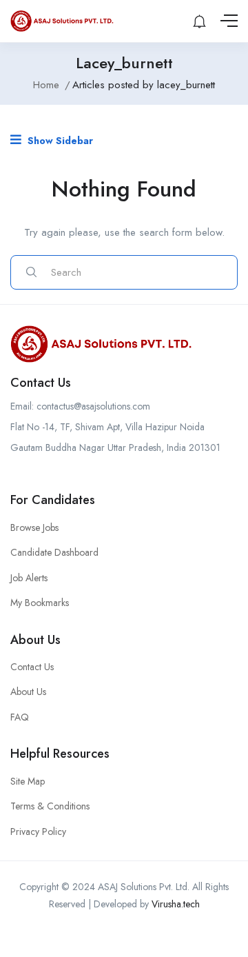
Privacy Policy (38, 831)
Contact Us (32, 667)
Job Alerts (29, 578)
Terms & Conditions (50, 806)
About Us (28, 691)
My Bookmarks (39, 603)
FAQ (19, 717)
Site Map (27, 781)
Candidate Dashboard (54, 552)
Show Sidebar (59, 141)
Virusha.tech (176, 904)
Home (46, 84)
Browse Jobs (34, 527)
